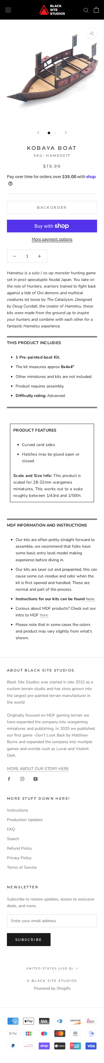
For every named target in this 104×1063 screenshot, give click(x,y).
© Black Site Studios (52, 981)
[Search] (86, 10)
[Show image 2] (55, 133)
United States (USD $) (49, 968)
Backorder (52, 207)
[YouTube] (36, 778)
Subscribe (28, 939)
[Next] (66, 132)
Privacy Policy (19, 858)
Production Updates (25, 820)
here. (90, 599)
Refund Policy (19, 848)
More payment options (52, 239)
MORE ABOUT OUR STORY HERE (38, 768)
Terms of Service (22, 867)
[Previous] (38, 132)
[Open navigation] (8, 10)
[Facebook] (9, 778)
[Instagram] (22, 778)
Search (13, 839)
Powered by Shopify (52, 988)
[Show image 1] (49, 133)
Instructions (17, 810)
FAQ (11, 829)
